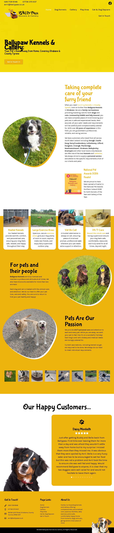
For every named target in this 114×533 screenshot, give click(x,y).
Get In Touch (44, 516)
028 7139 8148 (10, 2)
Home (42, 505)
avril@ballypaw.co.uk (14, 4)
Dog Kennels (44, 507)
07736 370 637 (30, 2)
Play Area (43, 512)
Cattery (43, 509)
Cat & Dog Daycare (47, 514)
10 (91, 477)
